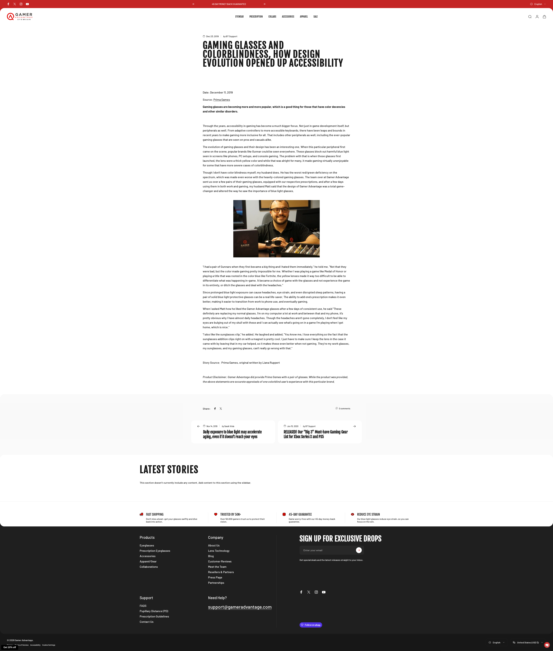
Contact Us (147, 621)
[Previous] (193, 4)
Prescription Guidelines (154, 616)
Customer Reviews (220, 561)
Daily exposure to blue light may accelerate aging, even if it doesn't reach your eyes (232, 434)
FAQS (143, 605)
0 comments (344, 408)
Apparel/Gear (148, 561)
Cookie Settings (48, 645)
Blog (211, 556)
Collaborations (149, 566)
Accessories (148, 556)
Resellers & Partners (221, 572)
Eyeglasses (147, 545)
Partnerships (216, 582)
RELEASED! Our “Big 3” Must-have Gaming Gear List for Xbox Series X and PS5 (316, 434)
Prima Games (221, 99)
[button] (547, 645)
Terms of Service (22, 645)
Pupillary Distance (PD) (154, 611)
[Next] (264, 4)
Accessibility (35, 645)
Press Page (215, 577)
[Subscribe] (359, 550)
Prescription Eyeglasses (155, 550)
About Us (214, 545)
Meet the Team (217, 566)
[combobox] (538, 4)
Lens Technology (219, 550)
